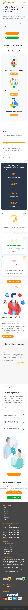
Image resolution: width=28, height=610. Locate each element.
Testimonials (6, 517)
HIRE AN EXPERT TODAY (14, 492)
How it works (6, 509)
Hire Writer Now (7, 336)
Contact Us (6, 519)
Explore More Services (14, 281)
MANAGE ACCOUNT (12, 37)
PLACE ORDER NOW (12, 33)
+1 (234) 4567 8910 (7, 586)
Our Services (6, 511)
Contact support (14, 474)
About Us (6, 513)
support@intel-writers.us (8, 588)
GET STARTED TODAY (14, 497)
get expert (14, 94)
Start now (14, 73)
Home (5, 507)
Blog (5, 515)
